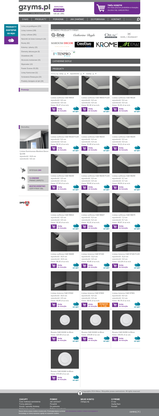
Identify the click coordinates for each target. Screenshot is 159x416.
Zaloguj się (85, 402)
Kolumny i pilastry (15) (29, 47)
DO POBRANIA (98, 19)
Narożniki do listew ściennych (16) (33, 39)
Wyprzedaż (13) (27, 64)
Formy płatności (25, 404)
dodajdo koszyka (62, 110)
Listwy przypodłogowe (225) (31, 26)
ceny (61, 74)
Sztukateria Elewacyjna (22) (31, 77)
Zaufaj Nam (115, 404)
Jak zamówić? (55, 402)
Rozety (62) (25, 43)
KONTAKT (116, 19)
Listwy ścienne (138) (28, 30)
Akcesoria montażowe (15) (30, 60)
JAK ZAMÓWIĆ (77, 19)
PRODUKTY (40, 19)
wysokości (74, 74)
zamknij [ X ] (135, 412)
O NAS (25, 19)
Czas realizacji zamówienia (29, 402)
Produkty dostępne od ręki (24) (32, 81)
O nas (113, 402)
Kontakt (114, 406)
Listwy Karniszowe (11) (29, 73)
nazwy (88, 74)
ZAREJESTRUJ (123, 10)
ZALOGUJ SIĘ (112, 10)
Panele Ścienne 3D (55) (29, 68)
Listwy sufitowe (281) (28, 35)
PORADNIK (58, 19)
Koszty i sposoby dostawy (29, 406)
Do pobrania (55, 406)
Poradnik (53, 404)
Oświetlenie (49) (27, 56)
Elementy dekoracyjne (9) (30, 51)
